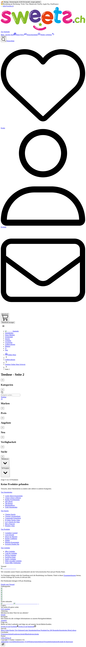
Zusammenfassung (70, 575)
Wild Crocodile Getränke (13, 561)
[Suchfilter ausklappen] (2, 456)
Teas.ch (8, 638)
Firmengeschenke (6, 634)
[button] (3, 326)
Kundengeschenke (18, 634)
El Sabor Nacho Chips (12, 520)
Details (3, 615)
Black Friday (5, 630)
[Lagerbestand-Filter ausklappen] (2, 447)
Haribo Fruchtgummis (12, 500)
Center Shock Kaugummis (14, 496)
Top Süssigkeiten (6, 492)
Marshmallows (10, 505)
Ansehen (4, 620)
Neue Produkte (42, 630)
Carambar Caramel (11, 533)
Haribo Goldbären (11, 538)
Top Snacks (5, 511)
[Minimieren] (2, 380)
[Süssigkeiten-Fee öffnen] (3, 644)
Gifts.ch (3, 638)
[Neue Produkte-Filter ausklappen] (2, 437)
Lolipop (73, 630)
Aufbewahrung (10, 359)
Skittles (7, 540)
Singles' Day (13, 630)
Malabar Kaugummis (12, 542)
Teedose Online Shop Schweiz (15, 364)
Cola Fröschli (9, 535)
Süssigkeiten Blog (65, 630)
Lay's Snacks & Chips (12, 522)
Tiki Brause (9, 503)
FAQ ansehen (5, 609)
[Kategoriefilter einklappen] (2, 389)
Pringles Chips (10, 526)
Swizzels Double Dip (12, 544)
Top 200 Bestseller (53, 630)
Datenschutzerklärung (36, 642)
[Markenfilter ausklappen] (2, 408)
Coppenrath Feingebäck (13, 518)
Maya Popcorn (10, 524)
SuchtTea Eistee (10, 557)
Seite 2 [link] (7, 369)
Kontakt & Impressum (65, 642)
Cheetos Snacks (10, 514)
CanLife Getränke (11, 553)
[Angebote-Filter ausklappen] (2, 427)
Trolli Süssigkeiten (11, 507)
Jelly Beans (9, 501)
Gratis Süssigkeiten (30, 630)
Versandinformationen (51, 642)
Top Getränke (5, 548)
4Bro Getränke (10, 551)
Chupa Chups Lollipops (13, 498)
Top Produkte (5, 529)
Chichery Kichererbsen (12, 516)
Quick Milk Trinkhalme (13, 563)
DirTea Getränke (10, 555)
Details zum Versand (7, 584)
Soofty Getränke (10, 559)
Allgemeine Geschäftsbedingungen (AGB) (15, 642)
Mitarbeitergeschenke (32, 634)
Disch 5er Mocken (11, 537)
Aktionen (21, 630)
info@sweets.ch (8, 6)
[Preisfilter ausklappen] (2, 418)
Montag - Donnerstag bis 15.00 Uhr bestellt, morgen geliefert (22, 2)
